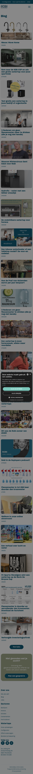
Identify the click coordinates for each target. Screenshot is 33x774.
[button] (16, 397)
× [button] (30, 374)
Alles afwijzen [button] (16, 393)
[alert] (16, 387)
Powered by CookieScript (16, 400)
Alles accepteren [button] (16, 389)
